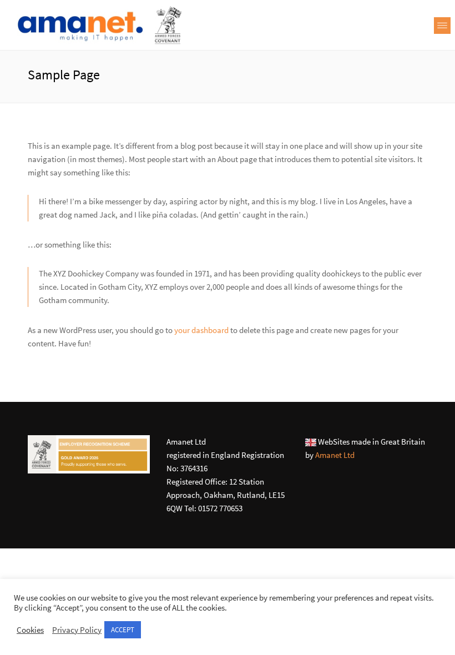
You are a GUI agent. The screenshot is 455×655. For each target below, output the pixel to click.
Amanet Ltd (335, 455)
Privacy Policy (77, 630)
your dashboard (201, 330)
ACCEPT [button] (122, 629)
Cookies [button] (30, 630)
